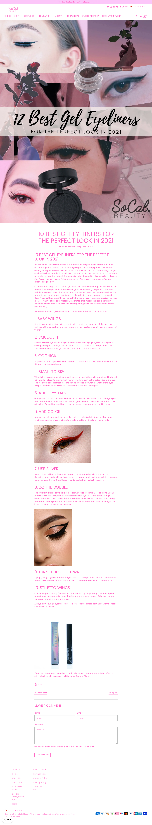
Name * (37, 713)
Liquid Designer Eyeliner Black (75, 676)
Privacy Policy (39, 782)
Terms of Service (37, 788)
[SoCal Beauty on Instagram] (111, 7)
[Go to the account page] (140, 16)
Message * (39, 724)
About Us (16, 778)
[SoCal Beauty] (13, 9)
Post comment (43, 755)
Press (14, 804)
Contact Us (17, 782)
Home (15, 774)
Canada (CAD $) (139, 7)
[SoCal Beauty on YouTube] (126, 7)
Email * (80, 713)
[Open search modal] (135, 16)
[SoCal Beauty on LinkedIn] (114, 7)
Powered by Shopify (12, 816)
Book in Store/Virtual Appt (18, 797)
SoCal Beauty (24, 814)
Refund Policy (39, 774)
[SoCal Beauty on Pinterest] (117, 7)
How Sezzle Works (17, 788)
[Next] (99, 2)
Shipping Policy (40, 778)
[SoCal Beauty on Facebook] (108, 7)
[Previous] (53, 2)
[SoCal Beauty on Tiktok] (120, 7)
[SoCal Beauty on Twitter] (123, 7)
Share (40, 685)
